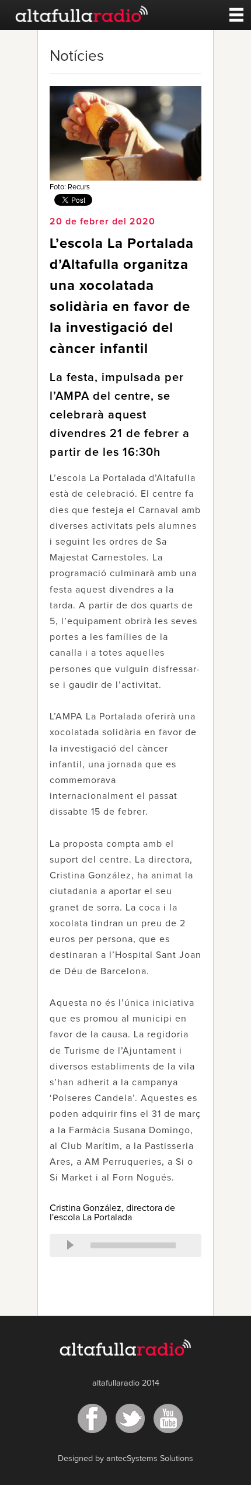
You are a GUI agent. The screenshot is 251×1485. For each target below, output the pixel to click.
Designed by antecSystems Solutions (125, 1459)
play (70, 1245)
